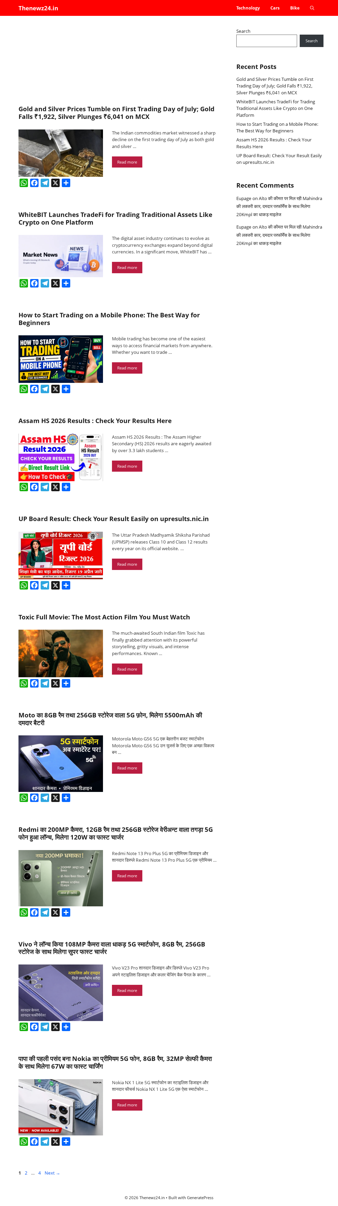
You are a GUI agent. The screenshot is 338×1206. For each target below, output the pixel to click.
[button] (312, 8)
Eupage (243, 198)
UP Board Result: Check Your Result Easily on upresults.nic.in (113, 518)
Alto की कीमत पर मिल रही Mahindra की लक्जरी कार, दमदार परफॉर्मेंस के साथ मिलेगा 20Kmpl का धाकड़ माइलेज (279, 206)
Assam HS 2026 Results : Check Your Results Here (95, 420)
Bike (294, 8)
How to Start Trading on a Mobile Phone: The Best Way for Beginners (109, 318)
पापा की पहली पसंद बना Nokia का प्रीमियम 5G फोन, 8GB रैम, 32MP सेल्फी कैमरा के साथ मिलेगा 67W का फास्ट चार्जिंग (115, 1062)
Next (52, 1173)
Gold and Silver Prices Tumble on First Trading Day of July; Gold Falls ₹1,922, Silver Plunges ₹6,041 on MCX (116, 112)
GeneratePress (200, 1197)
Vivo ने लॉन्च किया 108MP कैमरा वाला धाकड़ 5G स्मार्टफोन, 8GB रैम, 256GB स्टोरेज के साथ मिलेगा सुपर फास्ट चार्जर (111, 948)
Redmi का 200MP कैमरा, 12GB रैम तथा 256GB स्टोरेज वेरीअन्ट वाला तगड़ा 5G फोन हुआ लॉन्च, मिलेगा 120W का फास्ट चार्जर (115, 833)
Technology (248, 8)
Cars (275, 8)
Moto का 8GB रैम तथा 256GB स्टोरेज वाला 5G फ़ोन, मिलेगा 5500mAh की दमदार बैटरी (110, 719)
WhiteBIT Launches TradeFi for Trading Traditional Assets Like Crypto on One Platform (115, 218)
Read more (127, 162)
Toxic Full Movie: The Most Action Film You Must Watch (104, 617)
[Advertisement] (117, 61)
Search (243, 31)
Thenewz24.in (38, 8)
